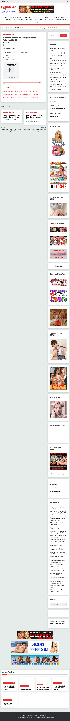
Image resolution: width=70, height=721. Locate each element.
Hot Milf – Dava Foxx (56, 552)
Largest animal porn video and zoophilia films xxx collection (11, 116)
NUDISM (49, 21)
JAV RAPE (63, 17)
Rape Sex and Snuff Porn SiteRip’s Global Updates (9, 687)
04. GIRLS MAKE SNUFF (57, 60)
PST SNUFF (35, 17)
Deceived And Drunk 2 (57, 527)
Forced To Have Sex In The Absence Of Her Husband (58, 517)
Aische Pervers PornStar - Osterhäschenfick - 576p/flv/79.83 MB (20, 94)
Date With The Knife (56, 577)
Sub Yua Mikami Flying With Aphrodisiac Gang (58, 512)
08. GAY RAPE (54, 72)
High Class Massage (56, 507)
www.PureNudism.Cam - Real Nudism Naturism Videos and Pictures (57, 623)
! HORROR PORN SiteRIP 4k (16, 17)
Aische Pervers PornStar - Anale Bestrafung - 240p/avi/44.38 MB (20, 98)
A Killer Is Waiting (55, 585)
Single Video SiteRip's (8, 34)
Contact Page (4, 1)
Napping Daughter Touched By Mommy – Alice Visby (58, 540)
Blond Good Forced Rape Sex (59, 590)
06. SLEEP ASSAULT (56, 66)
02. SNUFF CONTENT (56, 55)
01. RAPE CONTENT (56, 53)
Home (5, 17)
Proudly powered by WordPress (24, 717)
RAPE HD (17, 21)
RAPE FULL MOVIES (61, 19)
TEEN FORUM (56, 21)
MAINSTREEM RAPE (9, 21)
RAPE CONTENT (44, 17)
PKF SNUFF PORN (54, 105)
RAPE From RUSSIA (19, 19)
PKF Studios (28, 17)
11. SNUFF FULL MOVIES (57, 81)
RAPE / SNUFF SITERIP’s (41, 19)
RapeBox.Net (53, 484)
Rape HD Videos (54, 102)
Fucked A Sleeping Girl (57, 565)
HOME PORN (65, 21)
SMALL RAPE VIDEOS (55, 113)
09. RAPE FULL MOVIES (57, 75)
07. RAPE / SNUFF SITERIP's (58, 68)
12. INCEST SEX (55, 84)
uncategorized (55, 89)
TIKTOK (36, 22)
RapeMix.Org (53, 488)
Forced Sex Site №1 (8, 8)
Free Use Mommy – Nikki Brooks (9, 703)
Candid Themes (50, 717)
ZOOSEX (43, 21)
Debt (52, 545)
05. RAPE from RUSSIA (57, 63)
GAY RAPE (51, 19)
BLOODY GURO (35, 21)
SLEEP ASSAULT (30, 19)
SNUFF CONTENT (54, 17)
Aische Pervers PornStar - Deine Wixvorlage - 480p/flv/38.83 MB (20, 91)
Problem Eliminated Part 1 (58, 573)
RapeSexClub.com (55, 491)
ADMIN (15, 42)
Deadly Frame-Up (56, 556)
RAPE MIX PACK (26, 21)
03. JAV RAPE (54, 58)
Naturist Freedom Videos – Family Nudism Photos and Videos (34, 117)
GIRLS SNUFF (9, 19)
